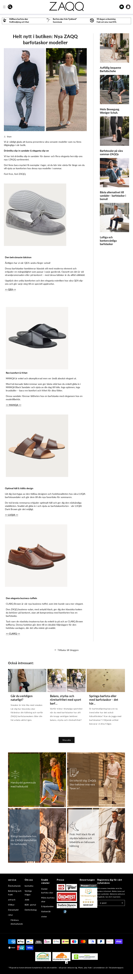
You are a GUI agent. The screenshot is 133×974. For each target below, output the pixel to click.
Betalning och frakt (15, 893)
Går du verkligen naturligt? (22, 698)
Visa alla (66, 740)
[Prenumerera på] (122, 903)
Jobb (27, 899)
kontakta (29, 886)
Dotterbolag (31, 909)
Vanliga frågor (28, 893)
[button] (10, 7)
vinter (44, 916)
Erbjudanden (47, 906)
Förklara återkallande (17, 922)
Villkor (11, 904)
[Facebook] (66, 963)
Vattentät (46, 911)
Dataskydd (13, 909)
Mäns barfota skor (47, 899)
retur (10, 915)
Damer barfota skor (47, 891)
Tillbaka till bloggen (68, 650)
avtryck (11, 899)
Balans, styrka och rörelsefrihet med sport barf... (65, 699)
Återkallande (14, 886)
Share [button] (9, 137)
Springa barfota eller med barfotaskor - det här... (103, 699)
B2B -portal (30, 904)
